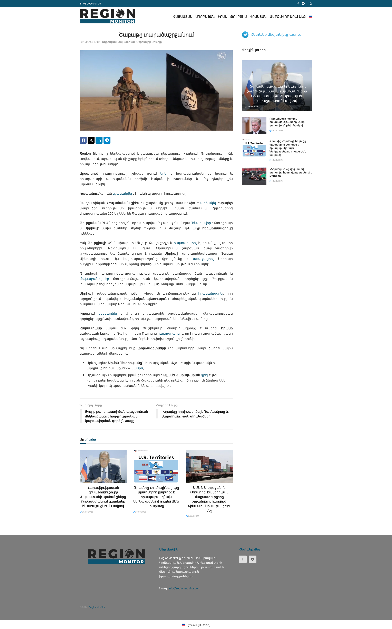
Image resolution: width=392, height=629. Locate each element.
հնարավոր (201, 222)
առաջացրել (203, 258)
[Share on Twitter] (91, 140)
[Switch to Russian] (310, 16)
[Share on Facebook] (83, 140)
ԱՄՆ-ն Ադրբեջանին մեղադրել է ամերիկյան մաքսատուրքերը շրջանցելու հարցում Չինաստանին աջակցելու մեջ (209, 499)
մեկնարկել (107, 313)
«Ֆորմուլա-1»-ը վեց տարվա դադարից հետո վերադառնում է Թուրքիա (291, 172)
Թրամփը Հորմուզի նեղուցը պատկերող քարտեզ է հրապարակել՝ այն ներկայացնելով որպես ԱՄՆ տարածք (156, 496)
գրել (204, 375)
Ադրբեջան (205, 16)
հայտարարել (185, 242)
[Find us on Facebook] (298, 3)
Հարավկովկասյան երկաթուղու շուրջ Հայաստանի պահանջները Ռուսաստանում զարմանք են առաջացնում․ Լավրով (103, 496)
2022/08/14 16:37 (90, 42)
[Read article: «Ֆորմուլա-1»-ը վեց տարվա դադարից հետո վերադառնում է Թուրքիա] (254, 176)
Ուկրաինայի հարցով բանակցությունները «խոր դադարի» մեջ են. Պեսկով (287, 122)
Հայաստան (182, 16)
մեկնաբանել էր (96, 278)
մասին (137, 368)
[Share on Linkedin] (99, 140)
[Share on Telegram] (107, 140)
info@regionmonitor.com (184, 588)
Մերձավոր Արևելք (288, 16)
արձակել (208, 202)
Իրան (222, 16)
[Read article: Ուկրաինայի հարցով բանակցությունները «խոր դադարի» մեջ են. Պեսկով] (254, 125)
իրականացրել (210, 293)
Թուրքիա (238, 16)
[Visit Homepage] (108, 16)
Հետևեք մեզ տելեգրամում (276, 34)
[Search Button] (311, 3)
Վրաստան (258, 16)
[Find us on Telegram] (303, 3)
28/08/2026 (87, 511)
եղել (163, 173)
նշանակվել (122, 193)
